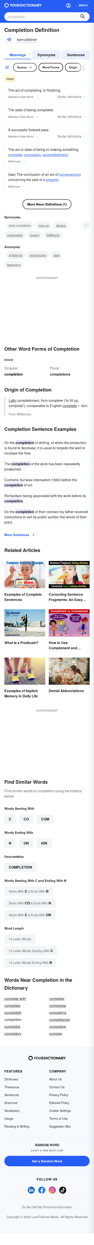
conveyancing (70, 174)
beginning (14, 265)
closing (34, 235)
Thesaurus (11, 1087)
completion (20, 867)
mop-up (43, 225)
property (52, 179)
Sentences (76, 54)
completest (57, 1005)
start (57, 255)
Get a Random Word (47, 1161)
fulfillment (52, 235)
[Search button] (82, 17)
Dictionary (11, 1079)
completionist (59, 1019)
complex (55, 1033)
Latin (12, 400)
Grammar (11, 1102)
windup (61, 225)
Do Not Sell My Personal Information (47, 1207)
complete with (15, 998)
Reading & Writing (16, 1126)
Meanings (18, 54)
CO (26, 819)
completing (57, 1012)
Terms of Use (58, 1118)
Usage (8, 1118)
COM (45, 819)
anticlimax (16, 255)
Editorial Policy (59, 1102)
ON (26, 843)
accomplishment (55, 154)
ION (44, 843)
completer (56, 998)
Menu (83, 5)
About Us (55, 1079)
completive (57, 1026)
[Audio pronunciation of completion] (9, 39)
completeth (12, 1012)
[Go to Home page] (23, 5)
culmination (15, 235)
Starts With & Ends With (29, 891)
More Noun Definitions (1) (47, 204)
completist (12, 1026)
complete (15, 154)
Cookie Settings (60, 1110)
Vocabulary (12, 1110)
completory (12, 1033)
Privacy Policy (58, 1095)
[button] (68, 5)
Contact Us (56, 1087)
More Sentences (16, 534)
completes (12, 1005)
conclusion (32, 154)
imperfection (38, 255)
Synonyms (46, 54)
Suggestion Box (60, 1126)
